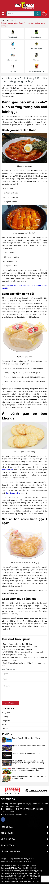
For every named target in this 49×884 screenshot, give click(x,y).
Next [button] (46, 790)
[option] (12, 790)
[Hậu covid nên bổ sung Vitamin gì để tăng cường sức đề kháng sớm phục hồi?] (7, 771)
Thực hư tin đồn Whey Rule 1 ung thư (17, 649)
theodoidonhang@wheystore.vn (15, 814)
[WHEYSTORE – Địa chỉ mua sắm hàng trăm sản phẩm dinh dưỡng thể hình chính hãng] (7, 763)
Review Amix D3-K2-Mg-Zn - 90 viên (17, 644)
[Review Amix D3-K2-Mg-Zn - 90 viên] (7, 740)
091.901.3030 (12, 861)
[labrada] (12, 790)
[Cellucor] (36, 790)
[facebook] (3, 819)
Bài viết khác (8, 734)
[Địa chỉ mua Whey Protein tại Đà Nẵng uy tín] (7, 748)
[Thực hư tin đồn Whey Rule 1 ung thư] (7, 755)
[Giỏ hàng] (44, 13)
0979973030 (8, 812)
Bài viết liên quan (16, 639)
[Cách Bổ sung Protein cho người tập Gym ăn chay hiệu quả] (7, 778)
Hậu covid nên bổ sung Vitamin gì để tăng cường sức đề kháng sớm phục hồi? (28, 769)
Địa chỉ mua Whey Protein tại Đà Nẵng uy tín (20, 647)
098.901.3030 (25, 861)
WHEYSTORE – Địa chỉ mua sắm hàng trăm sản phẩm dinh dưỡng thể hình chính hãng (28, 762)
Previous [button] (2, 790)
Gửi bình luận (10, 703)
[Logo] (24, 5)
